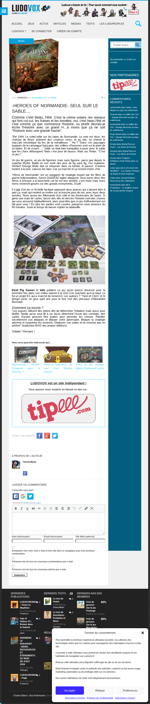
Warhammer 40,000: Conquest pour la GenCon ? (26, 368)
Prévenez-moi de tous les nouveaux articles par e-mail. (39, 569)
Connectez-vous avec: (23, 490)
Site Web (85, 536)
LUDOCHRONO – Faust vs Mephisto (28, 605)
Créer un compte (69, 31)
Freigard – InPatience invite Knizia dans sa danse (124, 161)
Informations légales (75, 698)
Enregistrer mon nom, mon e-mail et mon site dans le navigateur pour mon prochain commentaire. (53, 552)
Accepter (69, 690)
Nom (21, 536)
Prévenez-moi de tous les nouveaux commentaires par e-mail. (42, 561)
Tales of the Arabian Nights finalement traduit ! (90, 368)
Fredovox (24, 613)
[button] (143, 633)
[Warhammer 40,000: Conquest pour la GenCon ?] (26, 354)
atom (22, 633)
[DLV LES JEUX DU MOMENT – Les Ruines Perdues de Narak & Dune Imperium (124, 171)
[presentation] (15, 508)
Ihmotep (113, 151)
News (53, 98)
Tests (90, 23)
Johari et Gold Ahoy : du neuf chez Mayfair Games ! (58, 368)
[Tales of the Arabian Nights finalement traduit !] (90, 354)
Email (53, 536)
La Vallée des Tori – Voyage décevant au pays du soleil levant (124, 117)
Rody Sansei (115, 134)
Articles (59, 23)
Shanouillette (37, 98)
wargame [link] (54, 174)
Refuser (100, 690)
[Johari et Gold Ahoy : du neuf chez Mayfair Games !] (58, 354)
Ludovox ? (19, 31)
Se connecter (41, 31)
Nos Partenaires (37, 695)
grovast (90, 605)
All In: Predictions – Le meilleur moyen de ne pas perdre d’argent (124, 188)
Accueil (17, 23)
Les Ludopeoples (112, 23)
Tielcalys (24, 670)
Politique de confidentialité (100, 698)
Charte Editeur (20, 695)
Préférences (130, 690)
